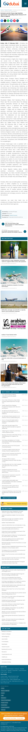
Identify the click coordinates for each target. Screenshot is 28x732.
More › (24, 508)
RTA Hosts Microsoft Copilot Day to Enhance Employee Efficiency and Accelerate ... (10, 487)
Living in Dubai (4, 676)
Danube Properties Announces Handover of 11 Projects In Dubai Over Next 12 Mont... (11, 471)
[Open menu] (25, 3)
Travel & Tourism (8, 10)
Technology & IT (5, 636)
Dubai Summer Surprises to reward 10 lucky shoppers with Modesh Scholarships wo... (11, 476)
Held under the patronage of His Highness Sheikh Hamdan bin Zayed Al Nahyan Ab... (11, 427)
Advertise (9, 670)
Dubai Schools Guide (13, 677)
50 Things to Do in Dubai (6, 681)
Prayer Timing (4, 672)
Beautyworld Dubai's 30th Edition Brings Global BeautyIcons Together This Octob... (11, 436)
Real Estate (4, 644)
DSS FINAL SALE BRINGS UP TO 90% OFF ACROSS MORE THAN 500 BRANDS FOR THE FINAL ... (11, 442)
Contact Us (16, 668)
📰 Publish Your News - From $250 (14, 718)
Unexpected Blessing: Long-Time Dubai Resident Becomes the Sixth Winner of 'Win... (11, 492)
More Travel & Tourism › (19, 238)
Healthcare (4, 657)
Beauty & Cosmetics (6, 631)
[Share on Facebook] (2, 20)
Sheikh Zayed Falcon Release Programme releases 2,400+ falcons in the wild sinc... (11, 407)
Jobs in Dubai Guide (5, 682)
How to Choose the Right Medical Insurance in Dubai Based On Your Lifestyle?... (10, 421)
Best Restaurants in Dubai (18, 681)
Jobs (2, 695)
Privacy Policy (4, 670)
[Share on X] (5, 20)
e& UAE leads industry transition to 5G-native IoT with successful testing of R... (11, 417)
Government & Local (7, 654)
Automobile (4, 639)
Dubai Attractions (22, 670)
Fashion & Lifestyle (6, 634)
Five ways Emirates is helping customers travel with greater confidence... (9, 396)
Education (4, 651)
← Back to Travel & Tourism (8, 497)
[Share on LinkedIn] (11, 20)
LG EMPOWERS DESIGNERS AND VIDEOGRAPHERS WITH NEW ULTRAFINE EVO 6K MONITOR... (12, 482)
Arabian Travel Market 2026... (8, 522)
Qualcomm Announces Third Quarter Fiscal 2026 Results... (11, 446)
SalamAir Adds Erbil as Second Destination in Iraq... (14, 525)
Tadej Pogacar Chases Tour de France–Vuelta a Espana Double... (11, 431)
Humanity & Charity (6, 662)
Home (2, 10)
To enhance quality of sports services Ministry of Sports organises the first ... (11, 450)
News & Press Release (5, 700)
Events (2, 693)
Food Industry (5, 641)
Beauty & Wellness (5, 690)
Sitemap (9, 672)
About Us (3, 668)
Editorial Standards (9, 668)
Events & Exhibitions (6, 659)
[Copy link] (17, 20)
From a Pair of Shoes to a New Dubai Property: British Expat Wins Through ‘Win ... (11, 401)
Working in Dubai (4, 677)
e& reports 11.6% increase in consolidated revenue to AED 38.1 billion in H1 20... (11, 460)
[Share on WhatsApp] (8, 20)
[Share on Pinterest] (14, 20)
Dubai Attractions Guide (13, 676)
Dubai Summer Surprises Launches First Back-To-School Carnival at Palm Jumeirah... (11, 455)
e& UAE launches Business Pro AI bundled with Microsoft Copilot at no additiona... (11, 412)
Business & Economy (7, 649)
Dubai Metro (15, 670)
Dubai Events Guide (5, 679)
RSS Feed (22, 668)
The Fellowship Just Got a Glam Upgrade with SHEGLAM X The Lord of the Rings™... (11, 466)
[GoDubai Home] (11, 3)
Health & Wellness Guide (15, 679)
